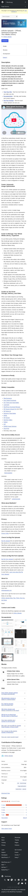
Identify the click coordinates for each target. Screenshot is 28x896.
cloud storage (23, 783)
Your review (4, 817)
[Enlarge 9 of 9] (24, 650)
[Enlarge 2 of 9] (11, 630)
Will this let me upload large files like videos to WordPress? (9, 715)
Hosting (3, 842)
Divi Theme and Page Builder (11, 402)
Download (4, 40)
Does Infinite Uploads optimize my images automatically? (9, 693)
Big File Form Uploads (7, 559)
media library (18, 789)
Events (16, 852)
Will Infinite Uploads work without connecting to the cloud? (10, 709)
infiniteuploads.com (6, 590)
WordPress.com (6, 862)
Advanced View (5, 793)
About (3, 837)
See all (25, 817)
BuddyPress (5, 870)
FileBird (5, 422)
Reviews (5, 50)
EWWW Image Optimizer (10, 426)
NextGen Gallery (8, 420)
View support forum (6, 828)
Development (6, 53)
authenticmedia (16, 499)
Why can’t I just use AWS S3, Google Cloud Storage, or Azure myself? (11, 726)
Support (5, 57)
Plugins (16, 842)
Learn (2, 849)
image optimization (22, 786)
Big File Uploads (5, 541)
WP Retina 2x (7, 411)
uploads (24, 789)
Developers (4, 855)
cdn (18, 783)
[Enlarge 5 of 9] (11, 655)
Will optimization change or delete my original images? (8, 699)
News (2, 840)
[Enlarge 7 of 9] (24, 631)
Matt (3, 864)
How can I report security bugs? (9, 737)
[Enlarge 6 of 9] (24, 621)
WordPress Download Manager (12, 407)
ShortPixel (6, 428)
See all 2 (25, 780)
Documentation (8, 96)
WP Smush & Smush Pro (10, 409)
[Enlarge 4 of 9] (11, 648)
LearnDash (6, 404)
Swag (17, 857)
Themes (17, 840)
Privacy (3, 845)
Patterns (17, 845)
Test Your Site (8, 92)
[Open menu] (25, 2)
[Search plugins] (16, 16)
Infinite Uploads (7, 36)
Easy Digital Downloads (10, 400)
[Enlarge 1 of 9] (11, 621)
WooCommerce (8, 398)
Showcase (17, 837)
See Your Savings (9, 100)
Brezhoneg (8, 876)
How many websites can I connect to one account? (8, 720)
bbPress (4, 867)
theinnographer (8, 473)
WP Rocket (7, 417)
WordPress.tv (5, 857)
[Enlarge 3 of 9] (11, 639)
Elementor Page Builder (10, 413)
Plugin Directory (5, 6)
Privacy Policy (5, 533)
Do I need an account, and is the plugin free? (7, 704)
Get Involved (18, 849)
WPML (5, 415)
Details (5, 46)
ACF (5, 424)
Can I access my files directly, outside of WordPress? (9, 731)
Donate (17, 855)
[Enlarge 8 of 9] (24, 641)
